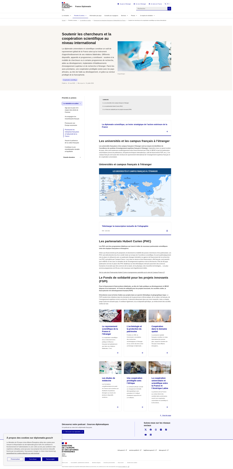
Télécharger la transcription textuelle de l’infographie (125, 226)
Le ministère (65, 15)
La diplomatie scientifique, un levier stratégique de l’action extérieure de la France (134, 125)
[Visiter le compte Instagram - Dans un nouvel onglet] (161, 429)
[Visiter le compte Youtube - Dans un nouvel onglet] (145, 435)
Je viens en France (156, 4)
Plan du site (65, 462)
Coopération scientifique (70, 80)
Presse (133, 15)
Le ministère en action (85, 20)
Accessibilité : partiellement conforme (80, 462)
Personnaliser (15, 459)
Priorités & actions (79, 15)
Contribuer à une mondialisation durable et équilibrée (72, 149)
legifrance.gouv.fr (149, 450)
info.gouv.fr (121, 450)
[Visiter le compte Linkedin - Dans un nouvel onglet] (151, 435)
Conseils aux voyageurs (111, 15)
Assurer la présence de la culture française (72, 142)
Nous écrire (121, 462)
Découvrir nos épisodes (73, 432)
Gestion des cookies (132, 462)
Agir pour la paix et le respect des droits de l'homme (71, 110)
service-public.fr (134, 450)
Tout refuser (33, 459)
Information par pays (95, 15)
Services (123, 15)
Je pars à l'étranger (125, 4)
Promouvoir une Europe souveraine (71, 124)
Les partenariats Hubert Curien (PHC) (113, 106)
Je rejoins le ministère (146, 15)
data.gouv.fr (163, 450)
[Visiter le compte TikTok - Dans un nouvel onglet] (166, 429)
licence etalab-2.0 (123, 466)
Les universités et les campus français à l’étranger (116, 103)
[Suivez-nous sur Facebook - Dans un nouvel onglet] (151, 429)
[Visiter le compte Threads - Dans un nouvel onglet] (156, 429)
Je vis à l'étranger (141, 4)
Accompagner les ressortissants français (72, 118)
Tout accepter (50, 459)
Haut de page (166, 415)
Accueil (64, 20)
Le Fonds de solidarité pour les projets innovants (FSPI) (118, 109)
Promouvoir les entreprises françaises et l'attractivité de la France (110, 20)
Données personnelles (109, 462)
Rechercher (169, 8)
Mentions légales (96, 462)
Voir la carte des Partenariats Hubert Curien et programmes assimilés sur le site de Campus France (131, 272)
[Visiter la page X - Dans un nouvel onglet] (145, 429)
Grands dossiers (69, 157)
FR (168, 4)
